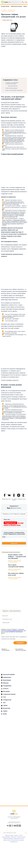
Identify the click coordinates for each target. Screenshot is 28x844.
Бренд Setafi (14, 836)
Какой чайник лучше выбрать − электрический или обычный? (17, 556)
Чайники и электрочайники (14, 560)
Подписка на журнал (9, 835)
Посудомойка (7, 685)
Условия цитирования (6, 836)
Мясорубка (6, 691)
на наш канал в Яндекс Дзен (13, 524)
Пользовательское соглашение (17, 840)
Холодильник (7, 699)
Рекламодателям (13, 841)
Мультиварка (7, 680)
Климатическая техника (16, 6)
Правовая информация (8, 838)
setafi (14, 814)
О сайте (20, 835)
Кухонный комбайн (9, 674)
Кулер (5, 714)
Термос (5, 711)
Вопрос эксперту (6, 840)
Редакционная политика (19, 838)
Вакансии (23, 836)
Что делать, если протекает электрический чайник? (11, 83)
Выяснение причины (13, 85)
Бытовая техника (5, 6)
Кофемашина (7, 677)
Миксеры (6, 683)
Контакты (16, 835)
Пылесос (5, 688)
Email (3, 537)
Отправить (20, 643)
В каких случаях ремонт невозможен (14, 90)
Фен (4, 702)
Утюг (4, 697)
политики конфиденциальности (15, 630)
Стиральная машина (9, 694)
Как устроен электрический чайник (16, 565)
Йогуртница (6, 708)
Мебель (25, 6)
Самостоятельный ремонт (11, 88)
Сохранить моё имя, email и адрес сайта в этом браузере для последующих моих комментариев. (14, 637)
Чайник (5, 705)
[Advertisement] (14, 62)
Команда (19, 836)
